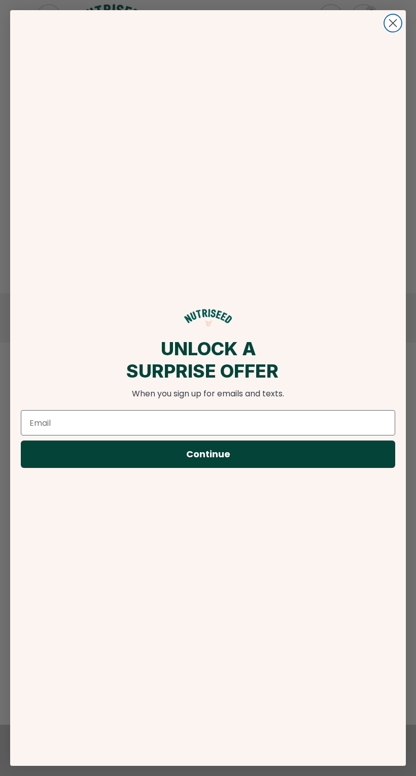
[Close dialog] (393, 23)
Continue (208, 454)
